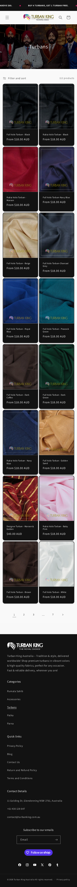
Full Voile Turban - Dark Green (54, 396)
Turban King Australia (24, 879)
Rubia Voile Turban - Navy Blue (19, 462)
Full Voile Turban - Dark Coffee (18, 396)
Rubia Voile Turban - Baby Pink (55, 528)
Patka (10, 715)
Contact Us (13, 762)
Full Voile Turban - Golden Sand (55, 462)
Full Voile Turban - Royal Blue (18, 330)
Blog (9, 754)
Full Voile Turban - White (54, 592)
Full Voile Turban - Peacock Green (56, 330)
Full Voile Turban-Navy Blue (56, 197)
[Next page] (63, 615)
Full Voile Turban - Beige (18, 263)
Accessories (14, 699)
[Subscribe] (56, 840)
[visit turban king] (25, 646)
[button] (7, 17)
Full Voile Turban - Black (18, 134)
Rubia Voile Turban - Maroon (16, 199)
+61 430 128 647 (16, 808)
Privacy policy (63, 879)
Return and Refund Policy (22, 770)
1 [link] (14, 614)
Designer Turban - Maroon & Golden (20, 528)
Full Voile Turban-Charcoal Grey (56, 264)
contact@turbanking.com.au (23, 817)
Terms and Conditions (20, 778)
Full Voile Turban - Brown (19, 592)
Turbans (11, 707)
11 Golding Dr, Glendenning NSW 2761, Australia (34, 800)
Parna (10, 723)
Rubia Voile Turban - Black (55, 134)
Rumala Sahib (15, 691)
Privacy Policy (15, 745)
